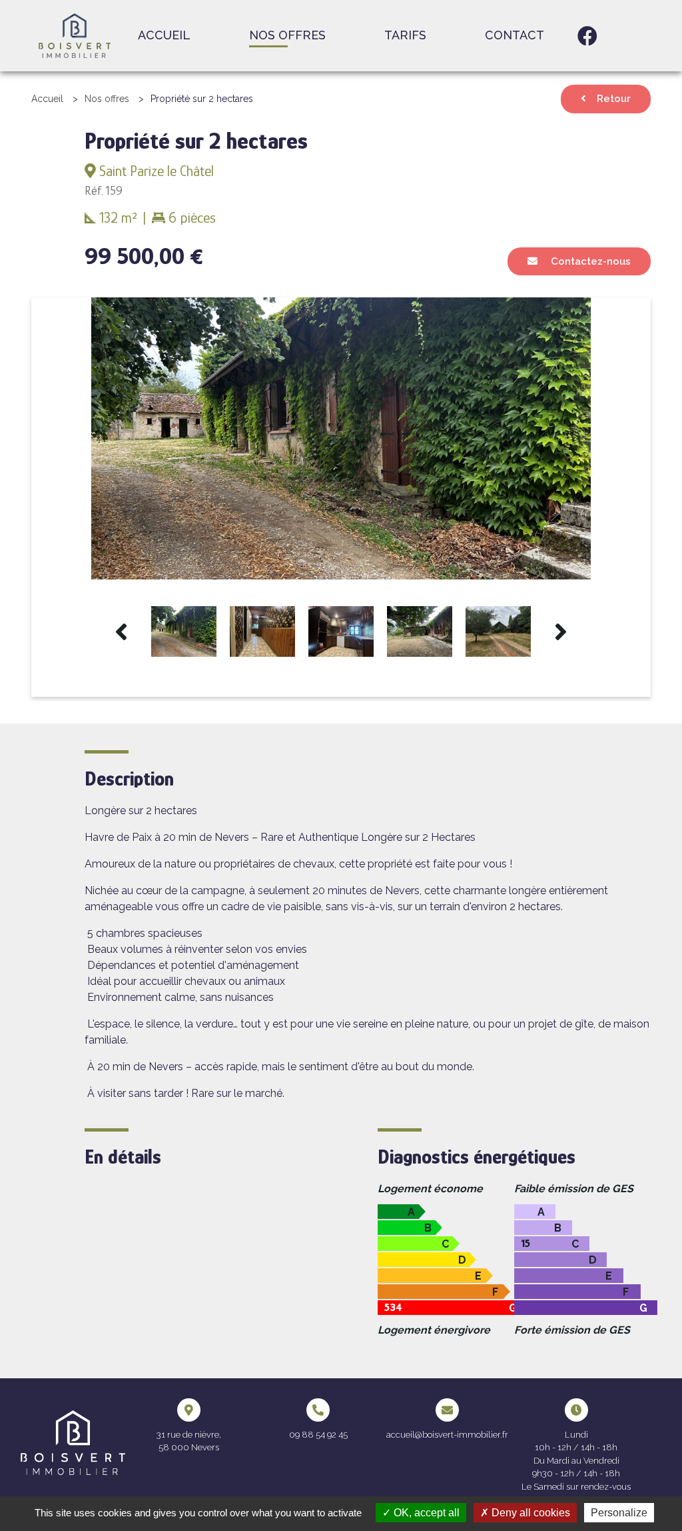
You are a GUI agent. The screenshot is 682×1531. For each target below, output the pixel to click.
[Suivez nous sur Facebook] (587, 36)
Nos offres (287, 35)
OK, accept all (425, 1512)
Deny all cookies (529, 1512)
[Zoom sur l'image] (341, 437)
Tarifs (405, 35)
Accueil (164, 35)
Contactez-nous (589, 261)
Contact (514, 35)
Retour (614, 99)
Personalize (619, 1512)
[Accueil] (75, 34)
